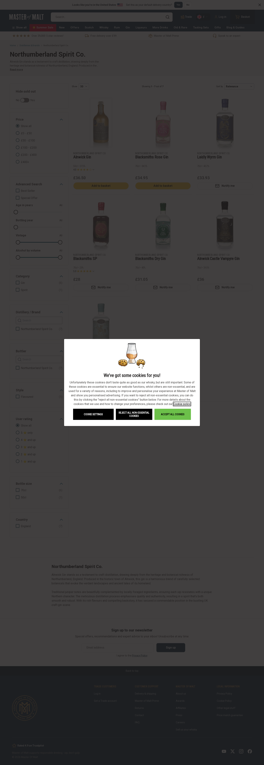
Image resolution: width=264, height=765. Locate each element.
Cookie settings (93, 414)
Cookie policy (182, 404)
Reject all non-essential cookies (134, 414)
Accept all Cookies (172, 414)
